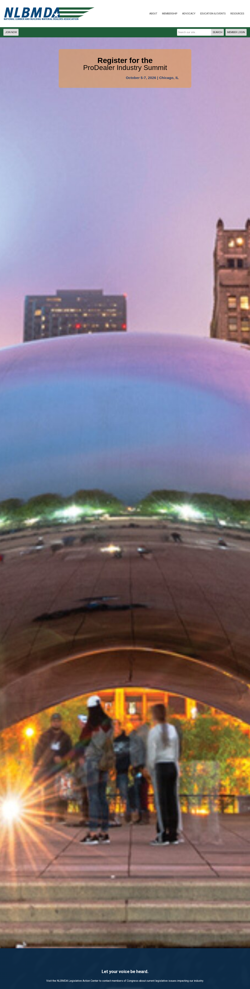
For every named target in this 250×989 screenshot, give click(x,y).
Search (217, 32)
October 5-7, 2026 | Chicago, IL (152, 78)
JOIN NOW (11, 32)
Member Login (236, 32)
